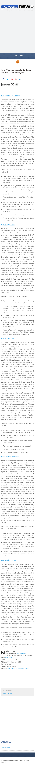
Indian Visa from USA (8, 338)
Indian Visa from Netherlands (10, 95)
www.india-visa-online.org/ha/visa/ (18, 668)
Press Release (7, 693)
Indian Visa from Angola (8, 560)
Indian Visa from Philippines (10, 456)
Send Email (8, 657)
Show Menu (19, 55)
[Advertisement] (17, 32)
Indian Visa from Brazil (8, 224)
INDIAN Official (21, 653)
